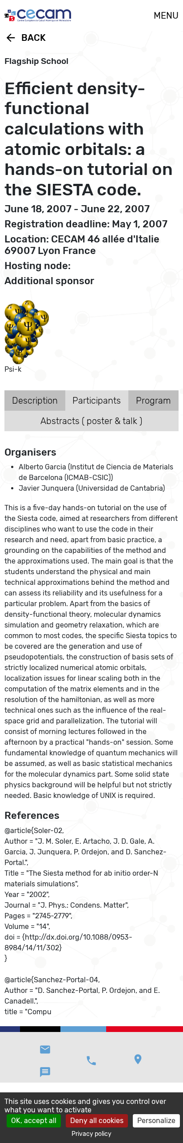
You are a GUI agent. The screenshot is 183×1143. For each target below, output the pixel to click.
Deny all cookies (96, 1120)
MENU (166, 15)
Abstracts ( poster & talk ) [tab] (91, 421)
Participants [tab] (96, 400)
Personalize (156, 1120)
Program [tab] (153, 400)
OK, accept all (33, 1120)
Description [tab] (35, 400)
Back (25, 37)
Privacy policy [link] (91, 1134)
